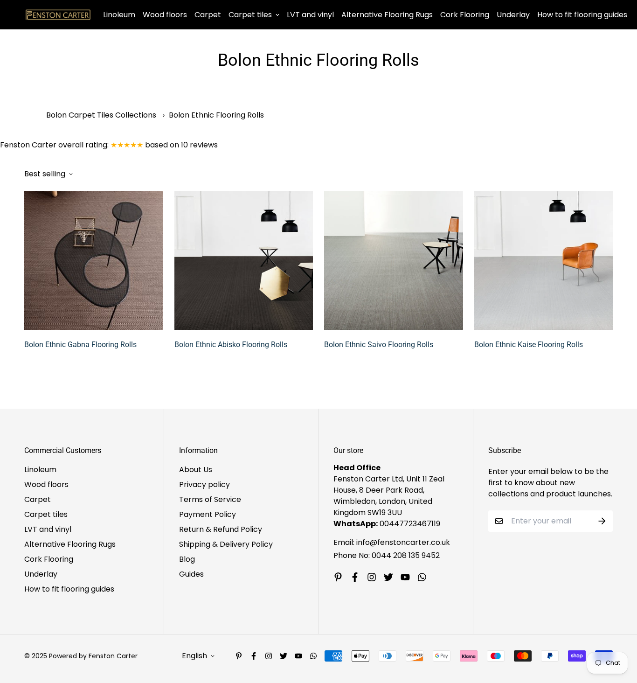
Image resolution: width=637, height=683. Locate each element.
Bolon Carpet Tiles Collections (101, 115)
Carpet (207, 14)
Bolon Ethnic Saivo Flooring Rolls (378, 344)
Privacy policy (204, 484)
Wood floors (165, 14)
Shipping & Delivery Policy (226, 544)
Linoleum (119, 14)
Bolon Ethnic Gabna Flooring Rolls (80, 344)
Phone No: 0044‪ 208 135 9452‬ (386, 555)
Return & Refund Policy (220, 529)
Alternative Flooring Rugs (387, 14)
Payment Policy (207, 514)
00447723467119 (410, 523)
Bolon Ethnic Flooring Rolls (216, 115)
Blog (187, 559)
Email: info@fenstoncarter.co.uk (391, 542)
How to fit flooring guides (582, 14)
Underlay (513, 14)
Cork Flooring (464, 14)
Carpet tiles (250, 14)
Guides (191, 574)
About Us (195, 469)
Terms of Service (210, 499)
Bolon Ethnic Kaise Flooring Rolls (528, 344)
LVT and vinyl (310, 14)
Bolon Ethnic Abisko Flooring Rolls (230, 344)
